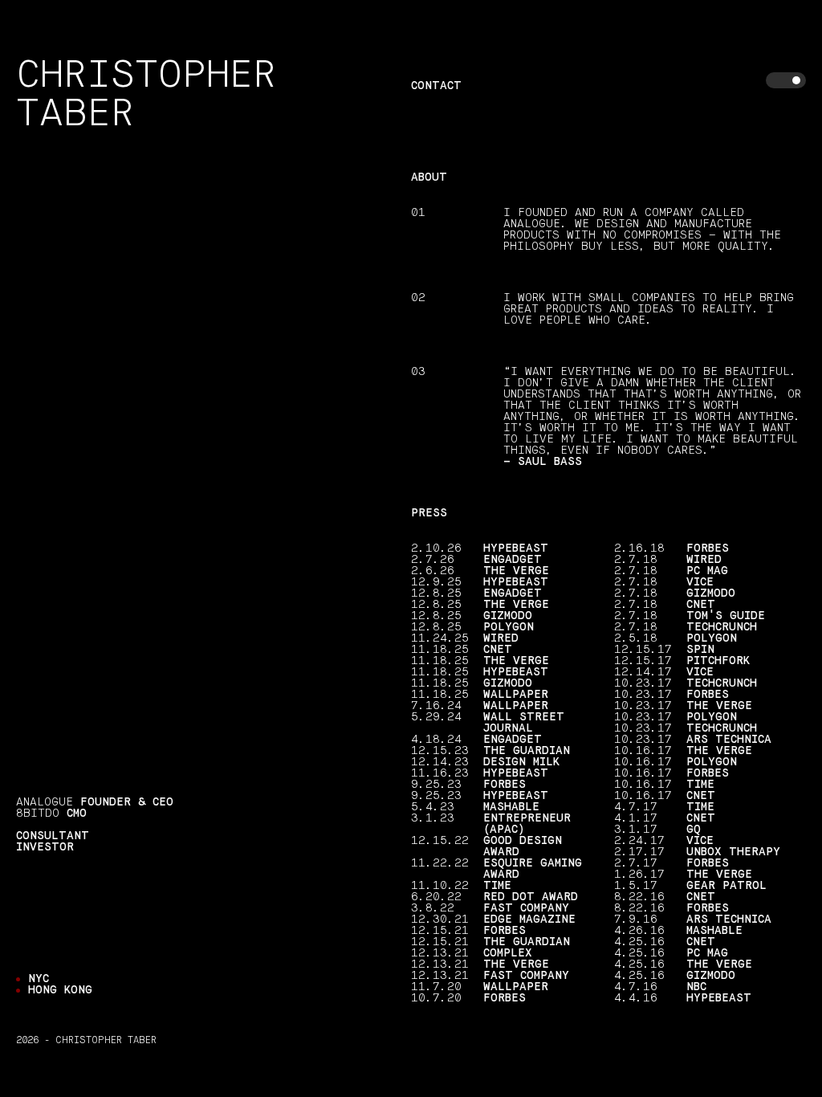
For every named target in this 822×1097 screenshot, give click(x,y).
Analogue (44, 802)
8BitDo (37, 813)
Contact (436, 86)
